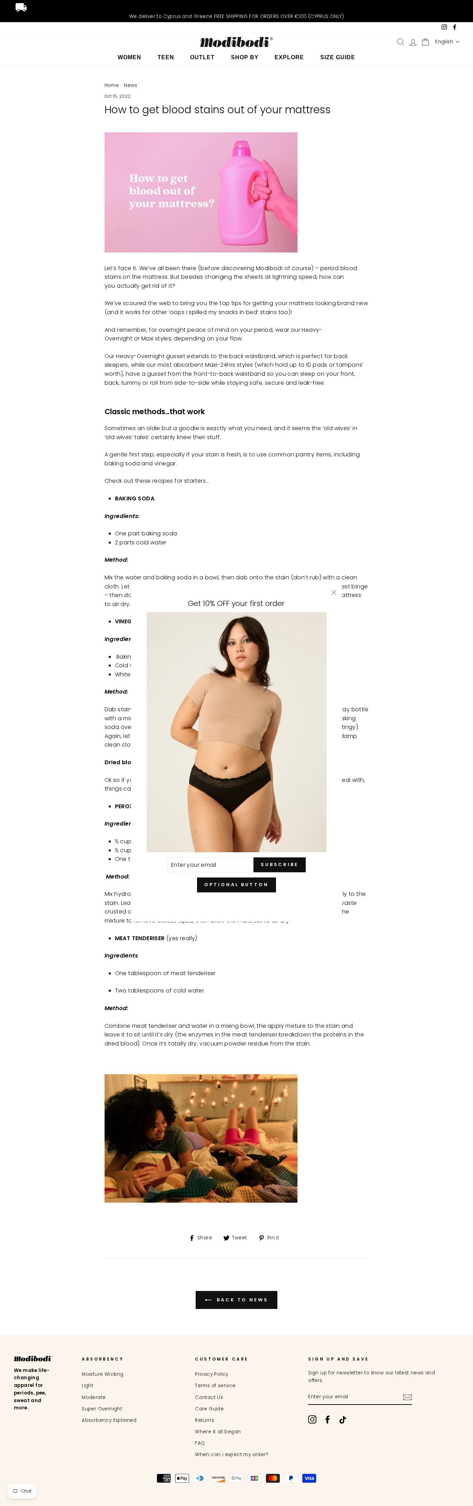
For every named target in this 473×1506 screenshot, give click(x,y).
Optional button (236, 884)
